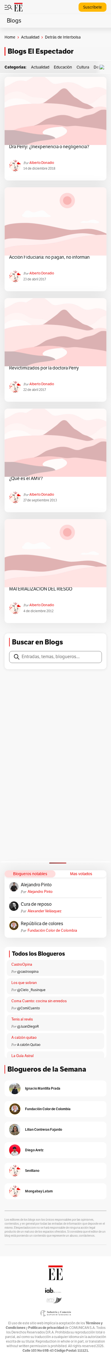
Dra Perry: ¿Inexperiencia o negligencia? (49, 147)
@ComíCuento (28, 1008)
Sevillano (32, 1170)
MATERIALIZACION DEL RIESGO (40, 589)
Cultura (83, 67)
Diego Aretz (34, 1150)
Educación (63, 67)
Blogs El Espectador (40, 51)
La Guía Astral (22, 1056)
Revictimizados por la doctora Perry (44, 368)
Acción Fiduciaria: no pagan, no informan (49, 257)
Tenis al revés (22, 1019)
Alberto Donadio (41, 163)
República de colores (42, 924)
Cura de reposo (36, 904)
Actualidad (30, 37)
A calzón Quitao (28, 1045)
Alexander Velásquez (44, 911)
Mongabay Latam (39, 1191)
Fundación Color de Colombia (52, 930)
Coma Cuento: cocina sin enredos (39, 1001)
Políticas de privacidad (46, 1327)
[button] (103, 67)
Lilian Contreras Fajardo (43, 1129)
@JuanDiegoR (28, 1026)
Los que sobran (24, 983)
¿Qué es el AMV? (26, 478)
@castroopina (27, 972)
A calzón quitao (24, 1037)
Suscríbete (92, 7)
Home (10, 37)
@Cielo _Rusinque (31, 990)
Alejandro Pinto (36, 885)
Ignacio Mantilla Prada (42, 1088)
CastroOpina (21, 964)
